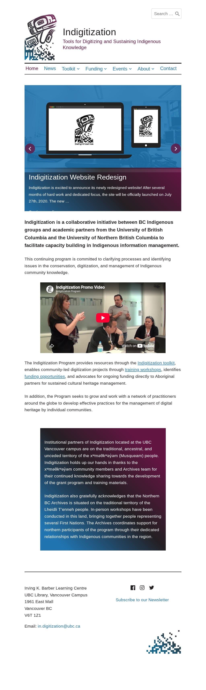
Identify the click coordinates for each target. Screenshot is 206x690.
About (144, 68)
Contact (168, 68)
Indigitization (89, 32)
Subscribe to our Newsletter (142, 599)
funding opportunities (45, 376)
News (50, 68)
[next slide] (176, 149)
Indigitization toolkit (156, 362)
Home (32, 68)
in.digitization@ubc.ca (59, 626)
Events (120, 68)
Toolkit (68, 68)
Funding (94, 68)
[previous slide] (30, 149)
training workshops (143, 369)
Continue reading (46, 212)
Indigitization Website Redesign (77, 177)
